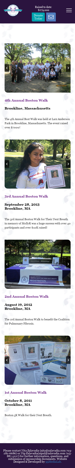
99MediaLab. (53, 461)
